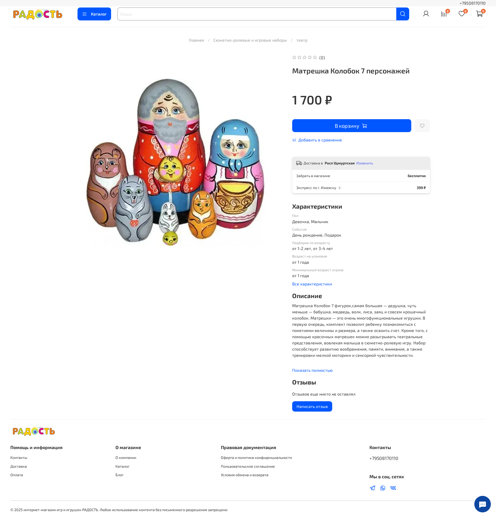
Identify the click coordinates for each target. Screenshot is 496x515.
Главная (196, 39)
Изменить (364, 163)
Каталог (99, 13)
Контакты (18, 457)
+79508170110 (473, 3)
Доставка (18, 466)
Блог (119, 475)
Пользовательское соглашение (248, 466)
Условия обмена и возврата (244, 475)
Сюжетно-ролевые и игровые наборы (250, 39)
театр (301, 39)
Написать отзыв (312, 406)
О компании (125, 457)
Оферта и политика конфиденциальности (256, 457)
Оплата (16, 475)
